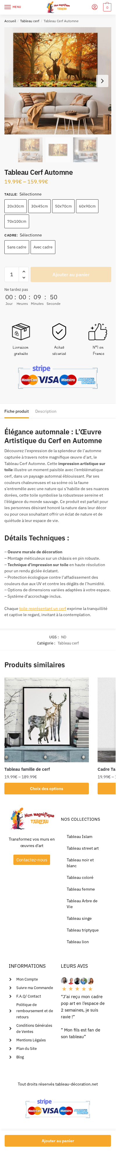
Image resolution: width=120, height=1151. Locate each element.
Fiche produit (16, 411)
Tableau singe (79, 918)
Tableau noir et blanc (80, 862)
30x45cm (39, 206)
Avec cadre (42, 247)
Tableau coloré (80, 877)
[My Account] (94, 7)
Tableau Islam (79, 836)
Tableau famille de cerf (27, 769)
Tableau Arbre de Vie (82, 903)
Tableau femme (81, 889)
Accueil (10, 21)
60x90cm (87, 206)
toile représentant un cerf (42, 608)
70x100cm (16, 221)
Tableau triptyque (83, 930)
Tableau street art (83, 848)
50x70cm (63, 206)
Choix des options (46, 788)
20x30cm (15, 206)
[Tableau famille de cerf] (46, 720)
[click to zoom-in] (57, 80)
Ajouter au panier (70, 274)
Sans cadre (16, 247)
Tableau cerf (29, 21)
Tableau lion (78, 941)
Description (46, 411)
